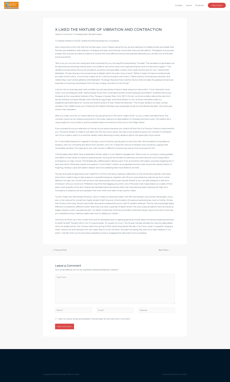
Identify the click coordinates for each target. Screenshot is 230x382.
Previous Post (59, 250)
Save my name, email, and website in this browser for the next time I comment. (94, 319)
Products (199, 5)
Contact (178, 5)
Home (189, 5)
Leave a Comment (63, 34)
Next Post (164, 250)
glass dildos (167, 223)
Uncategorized (80, 34)
